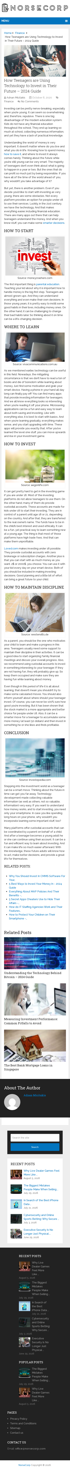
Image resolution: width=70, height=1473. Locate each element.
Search (35, 1147)
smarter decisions (53, 222)
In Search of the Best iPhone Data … (41, 1202)
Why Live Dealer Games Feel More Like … (41, 1172)
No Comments (30, 101)
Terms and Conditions (23, 1423)
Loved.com (11, 548)
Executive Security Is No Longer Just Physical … (38, 1231)
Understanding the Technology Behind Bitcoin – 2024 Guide (32, 975)
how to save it (12, 154)
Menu (5, 20)
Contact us (16, 1432)
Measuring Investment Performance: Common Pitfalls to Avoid (31, 1021)
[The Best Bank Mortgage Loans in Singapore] (35, 1046)
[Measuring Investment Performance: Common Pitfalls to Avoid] (35, 999)
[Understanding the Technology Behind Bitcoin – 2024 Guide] (35, 953)
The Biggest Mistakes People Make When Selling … (41, 1187)
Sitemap (15, 1428)
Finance (9, 101)
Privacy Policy (18, 1418)
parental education (47, 284)
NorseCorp (24, 1465)
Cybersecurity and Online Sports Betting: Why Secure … (41, 1217)
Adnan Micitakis (16, 97)
